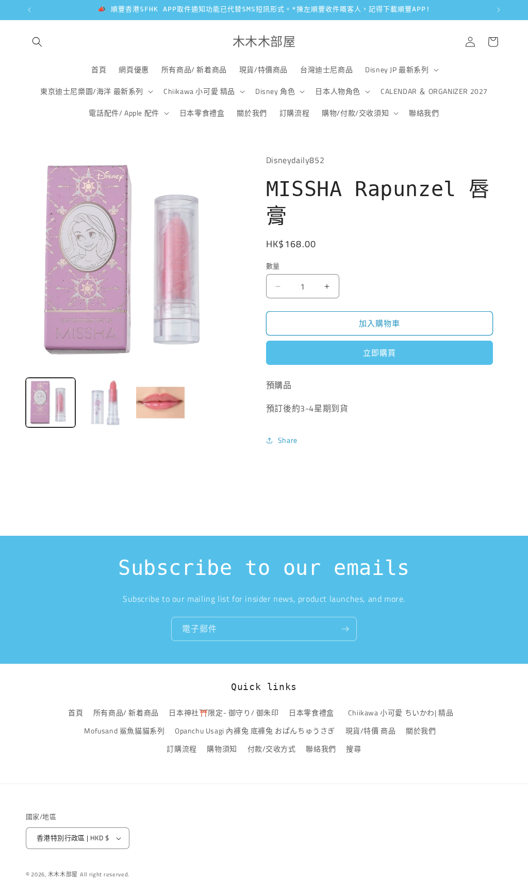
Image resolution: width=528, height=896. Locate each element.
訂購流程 (181, 748)
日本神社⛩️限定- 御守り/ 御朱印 (223, 712)
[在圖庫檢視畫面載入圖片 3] (160, 402)
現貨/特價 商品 (370, 730)
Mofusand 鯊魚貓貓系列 (124, 730)
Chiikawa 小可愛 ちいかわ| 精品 (402, 712)
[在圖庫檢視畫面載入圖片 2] (105, 402)
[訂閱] (345, 629)
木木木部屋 (63, 874)
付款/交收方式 (272, 748)
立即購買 (379, 353)
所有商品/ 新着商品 (126, 712)
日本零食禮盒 (311, 712)
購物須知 (222, 748)
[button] (37, 41)
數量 (273, 266)
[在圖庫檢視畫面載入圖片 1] (50, 402)
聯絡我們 (321, 748)
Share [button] (288, 440)
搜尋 (353, 748)
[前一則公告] (29, 10)
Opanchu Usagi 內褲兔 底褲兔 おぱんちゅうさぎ (255, 730)
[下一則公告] (498, 10)
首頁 (75, 712)
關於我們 (421, 730)
